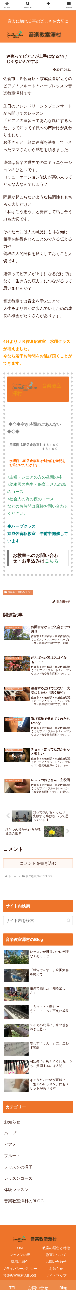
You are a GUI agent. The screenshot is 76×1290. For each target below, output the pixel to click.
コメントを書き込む (38, 863)
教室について (56, 1255)
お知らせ (56, 1269)
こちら (52, 560)
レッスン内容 (20, 1255)
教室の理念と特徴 (56, 1248)
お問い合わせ (56, 1262)
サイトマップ (56, 1276)
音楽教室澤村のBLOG (19, 592)
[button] (68, 920)
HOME (20, 1248)
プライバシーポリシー (20, 1269)
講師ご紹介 (19, 1262)
